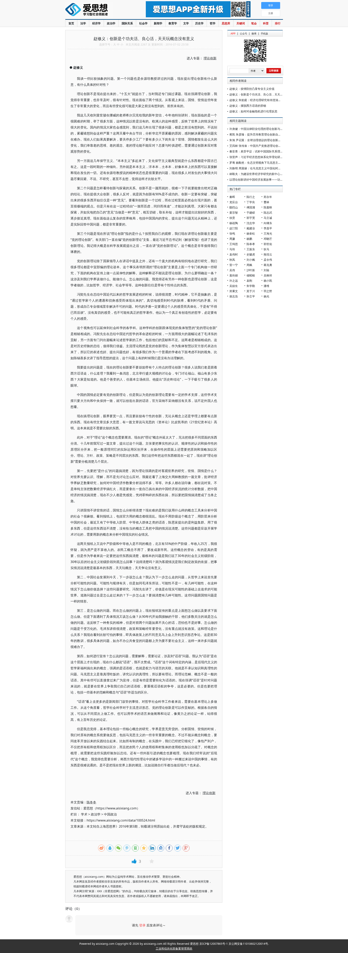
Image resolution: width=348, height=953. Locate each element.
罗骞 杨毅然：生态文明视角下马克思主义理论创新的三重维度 (267, 163)
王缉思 (233, 244)
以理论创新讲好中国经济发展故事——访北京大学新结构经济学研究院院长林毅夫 (280, 179)
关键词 (240, 23)
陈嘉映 (268, 207)
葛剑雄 (233, 275)
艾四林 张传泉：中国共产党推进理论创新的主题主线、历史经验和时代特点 (276, 146)
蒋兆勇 (268, 265)
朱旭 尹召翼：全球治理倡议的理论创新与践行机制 (260, 140)
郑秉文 (233, 291)
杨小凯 (268, 280)
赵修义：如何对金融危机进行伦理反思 (253, 111)
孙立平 (250, 296)
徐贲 (232, 218)
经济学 (96, 23)
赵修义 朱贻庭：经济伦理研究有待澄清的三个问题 (260, 100)
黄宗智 (233, 212)
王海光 (268, 233)
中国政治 (110, 814)
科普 (266, 23)
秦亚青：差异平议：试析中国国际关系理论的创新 (260, 151)
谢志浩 (233, 296)
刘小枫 (250, 260)
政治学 (111, 23)
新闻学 (158, 23)
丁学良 (250, 202)
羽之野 (268, 291)
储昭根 (250, 275)
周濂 (232, 239)
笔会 (254, 23)
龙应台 (233, 202)
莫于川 (250, 291)
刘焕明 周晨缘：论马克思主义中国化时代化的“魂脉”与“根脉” (267, 168)
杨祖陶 (233, 223)
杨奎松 (250, 233)
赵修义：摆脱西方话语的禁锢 (247, 106)
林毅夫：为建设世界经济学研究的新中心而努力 (259, 174)
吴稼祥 (268, 275)
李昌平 (268, 228)
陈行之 (250, 197)
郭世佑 (268, 244)
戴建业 (250, 228)
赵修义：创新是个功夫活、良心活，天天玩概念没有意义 (264, 94)
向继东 (268, 223)
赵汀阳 (233, 228)
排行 (278, 23)
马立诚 (268, 218)
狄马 (266, 249)
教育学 (173, 23)
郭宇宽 (250, 218)
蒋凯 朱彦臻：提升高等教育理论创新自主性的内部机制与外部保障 (270, 134)
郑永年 (268, 197)
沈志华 (250, 223)
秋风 (232, 260)
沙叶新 (250, 270)
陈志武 (268, 212)
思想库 (226, 23)
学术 (84, 814)
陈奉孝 (250, 244)
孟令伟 (268, 260)
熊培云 (268, 254)
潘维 (266, 286)
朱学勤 (250, 286)
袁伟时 (233, 254)
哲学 (212, 23)
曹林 (266, 202)
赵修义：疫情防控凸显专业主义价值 (251, 89)
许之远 (233, 280)
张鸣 (232, 233)
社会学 (143, 23)
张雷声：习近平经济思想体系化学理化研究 (256, 157)
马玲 (232, 249)
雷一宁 (233, 265)
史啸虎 (250, 254)
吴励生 (233, 286)
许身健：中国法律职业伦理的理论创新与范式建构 (260, 129)
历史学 (199, 23)
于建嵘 (250, 212)
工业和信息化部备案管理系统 (174, 948)
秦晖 (232, 197)
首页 (71, 23)
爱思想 (97, 10)
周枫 (249, 265)
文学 (186, 23)
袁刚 (249, 280)
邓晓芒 (268, 239)
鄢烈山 (233, 207)
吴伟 (232, 270)
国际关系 (127, 23)
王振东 (250, 249)
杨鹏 (249, 239)
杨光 (266, 296)
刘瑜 (266, 270)
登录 (142, 925)
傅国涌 (250, 207)
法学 (83, 23)
